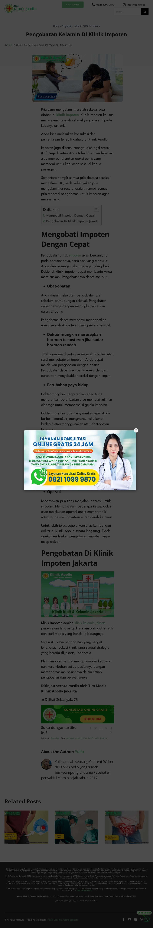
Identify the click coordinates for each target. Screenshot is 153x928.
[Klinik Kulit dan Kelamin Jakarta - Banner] (80, 460)
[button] (76, 464)
